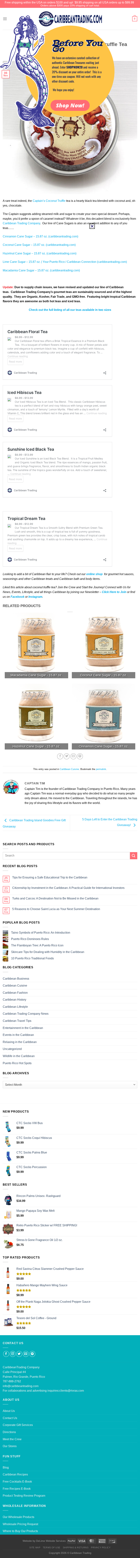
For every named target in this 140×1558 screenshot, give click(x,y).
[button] (92, 226)
